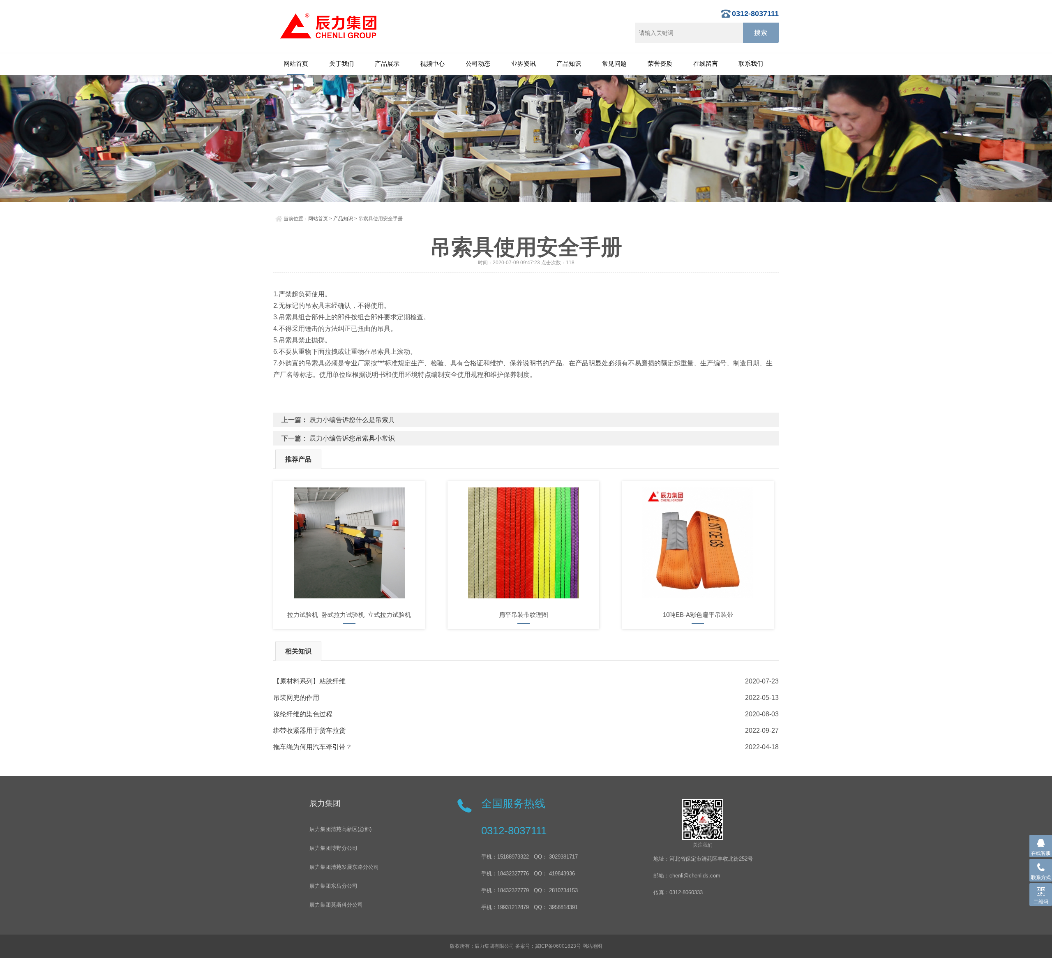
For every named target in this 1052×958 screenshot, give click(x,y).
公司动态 (478, 63)
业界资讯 (523, 63)
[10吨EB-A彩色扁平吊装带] (698, 543)
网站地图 (592, 946)
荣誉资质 (660, 63)
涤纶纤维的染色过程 (302, 714)
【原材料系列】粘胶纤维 (309, 681)
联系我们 (750, 63)
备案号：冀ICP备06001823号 (548, 946)
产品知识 (568, 63)
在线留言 (705, 63)
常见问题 (614, 63)
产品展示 (387, 63)
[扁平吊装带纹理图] (523, 543)
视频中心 (432, 63)
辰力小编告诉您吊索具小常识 (352, 438)
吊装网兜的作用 (296, 697)
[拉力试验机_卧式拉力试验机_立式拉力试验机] (349, 543)
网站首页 (296, 63)
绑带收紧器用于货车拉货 (309, 730)
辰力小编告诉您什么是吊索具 (352, 419)
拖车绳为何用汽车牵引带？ (312, 746)
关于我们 (341, 63)
